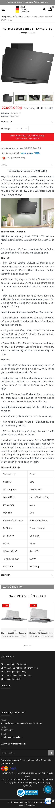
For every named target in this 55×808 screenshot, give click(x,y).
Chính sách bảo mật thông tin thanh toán (19, 668)
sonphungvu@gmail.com (12, 737)
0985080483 (32, 148)
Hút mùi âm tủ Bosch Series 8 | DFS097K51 (19, 633)
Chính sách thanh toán (11, 679)
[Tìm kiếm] (44, 9)
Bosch (13, 630)
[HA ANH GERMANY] (23, 9)
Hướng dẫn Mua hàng (15, 158)
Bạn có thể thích (13, 586)
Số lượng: (5, 128)
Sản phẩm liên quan (27, 596)
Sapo (33, 805)
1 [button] (24, 645)
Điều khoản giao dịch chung (13, 671)
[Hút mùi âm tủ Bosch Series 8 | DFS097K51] (14, 615)
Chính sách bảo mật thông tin (14, 664)
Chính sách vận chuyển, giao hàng (16, 675)
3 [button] (30, 645)
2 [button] (26, 645)
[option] (27, 63)
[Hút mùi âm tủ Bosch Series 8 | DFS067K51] (41, 615)
